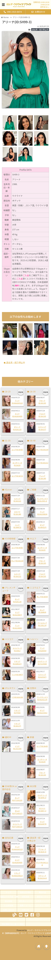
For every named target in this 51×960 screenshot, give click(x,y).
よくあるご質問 (42, 905)
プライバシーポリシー (38, 919)
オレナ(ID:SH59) (42, 597)
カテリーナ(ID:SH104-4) (42, 876)
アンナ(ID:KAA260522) (17, 401)
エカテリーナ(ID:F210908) (42, 662)
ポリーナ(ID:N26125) (17, 428)
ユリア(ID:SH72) (17, 476)
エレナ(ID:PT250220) (17, 799)
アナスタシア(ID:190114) (42, 624)
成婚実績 (25, 896)
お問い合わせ (8, 910)
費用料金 (42, 892)
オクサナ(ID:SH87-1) (42, 809)
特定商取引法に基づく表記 (13, 924)
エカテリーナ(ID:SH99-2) (42, 796)
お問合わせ (40, 11)
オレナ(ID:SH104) (42, 449)
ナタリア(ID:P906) (17, 711)
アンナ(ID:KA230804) (42, 513)
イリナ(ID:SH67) (17, 674)
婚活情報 (8, 901)
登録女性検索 (25, 892)
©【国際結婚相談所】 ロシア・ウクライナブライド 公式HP (26, 933)
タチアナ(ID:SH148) (17, 513)
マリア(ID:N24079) (42, 822)
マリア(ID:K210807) (17, 613)
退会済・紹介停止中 (40, 29)
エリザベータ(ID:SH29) (17, 464)
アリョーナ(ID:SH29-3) (42, 850)
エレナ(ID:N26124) (17, 600)
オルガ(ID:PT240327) (17, 812)
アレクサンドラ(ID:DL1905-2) (42, 499)
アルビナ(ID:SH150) (42, 415)
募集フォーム (25, 905)
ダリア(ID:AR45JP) (42, 526)
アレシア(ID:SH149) (42, 477)
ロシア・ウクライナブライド (39, 930)
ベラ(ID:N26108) (17, 697)
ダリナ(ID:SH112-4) (42, 863)
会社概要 (12, 919)
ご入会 (26, 275)
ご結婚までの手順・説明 (8, 896)
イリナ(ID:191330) (17, 747)
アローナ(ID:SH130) (42, 401)
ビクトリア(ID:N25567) (42, 675)
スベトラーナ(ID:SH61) (17, 649)
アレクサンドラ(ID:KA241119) (42, 698)
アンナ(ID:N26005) (42, 649)
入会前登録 (8, 905)
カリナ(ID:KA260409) (17, 415)
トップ (8, 892)
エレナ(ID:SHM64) (42, 611)
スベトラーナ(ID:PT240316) (17, 825)
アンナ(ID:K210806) (17, 626)
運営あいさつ (42, 896)
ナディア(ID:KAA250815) (17, 874)
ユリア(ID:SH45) (17, 449)
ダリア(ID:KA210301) (42, 711)
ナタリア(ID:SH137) (17, 724)
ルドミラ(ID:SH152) (17, 499)
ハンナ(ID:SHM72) (17, 526)
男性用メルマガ (25, 901)
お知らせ (25, 910)
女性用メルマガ (42, 901)
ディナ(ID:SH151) (42, 463)
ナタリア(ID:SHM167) (17, 662)
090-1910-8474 (14, 11)
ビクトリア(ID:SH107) (42, 428)
